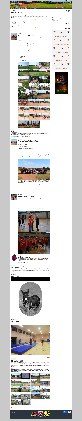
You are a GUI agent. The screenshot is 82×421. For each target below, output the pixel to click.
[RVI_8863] (35, 395)
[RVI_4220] (34, 124)
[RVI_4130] (33, 102)
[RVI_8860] (25, 395)
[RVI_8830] (16, 382)
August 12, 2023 (61, 63)
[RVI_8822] (25, 402)
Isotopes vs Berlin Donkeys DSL (61, 68)
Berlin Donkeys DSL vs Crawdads (61, 60)
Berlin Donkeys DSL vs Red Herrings (61, 52)
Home (11, 8)
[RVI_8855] (35, 389)
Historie (19, 8)
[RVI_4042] (23, 86)
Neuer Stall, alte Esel (16, 12)
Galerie (31, 8)
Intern (13, 413)
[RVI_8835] (45, 382)
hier (43, 365)
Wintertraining (15, 321)
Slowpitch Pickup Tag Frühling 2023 (28, 141)
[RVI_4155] (44, 109)
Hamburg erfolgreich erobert (26, 196)
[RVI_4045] (23, 72)
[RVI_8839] (16, 389)
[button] (49, 339)
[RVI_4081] (23, 79)
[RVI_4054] (34, 72)
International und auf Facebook (19, 267)
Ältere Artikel (13, 407)
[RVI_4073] (24, 94)
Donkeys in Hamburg (24, 257)
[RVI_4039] (34, 65)
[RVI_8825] (35, 376)
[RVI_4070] (44, 86)
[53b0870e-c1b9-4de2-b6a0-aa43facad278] (23, 102)
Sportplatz (22, 8)
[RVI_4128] (43, 94)
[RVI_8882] (16, 376)
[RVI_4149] (34, 109)
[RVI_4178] (34, 116)
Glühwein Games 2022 (17, 361)
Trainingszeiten (27, 8)
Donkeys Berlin (29, 3)
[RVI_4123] (34, 94)
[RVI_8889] (45, 395)
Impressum (13, 411)
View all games (69, 25)
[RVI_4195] (44, 116)
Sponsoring (13, 412)
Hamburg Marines (37, 258)
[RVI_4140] (23, 109)
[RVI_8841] (25, 389)
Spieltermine (14, 132)
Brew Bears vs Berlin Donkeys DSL (61, 36)
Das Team (16, 8)
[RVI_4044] (44, 65)
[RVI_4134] (44, 102)
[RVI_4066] (34, 86)
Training (48, 357)
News (13, 8)
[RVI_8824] (16, 402)
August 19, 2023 (61, 47)
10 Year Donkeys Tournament (26, 35)
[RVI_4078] (44, 72)
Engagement (34, 8)
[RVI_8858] (16, 395)
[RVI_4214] (23, 124)
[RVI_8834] (25, 376)
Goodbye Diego (15, 276)
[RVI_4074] (44, 79)
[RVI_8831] (25, 382)
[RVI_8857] (45, 389)
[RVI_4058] (34, 79)
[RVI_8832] (35, 382)
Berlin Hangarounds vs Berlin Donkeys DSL (61, 44)
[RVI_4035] (23, 65)
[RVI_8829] (45, 376)
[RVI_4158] (23, 116)
